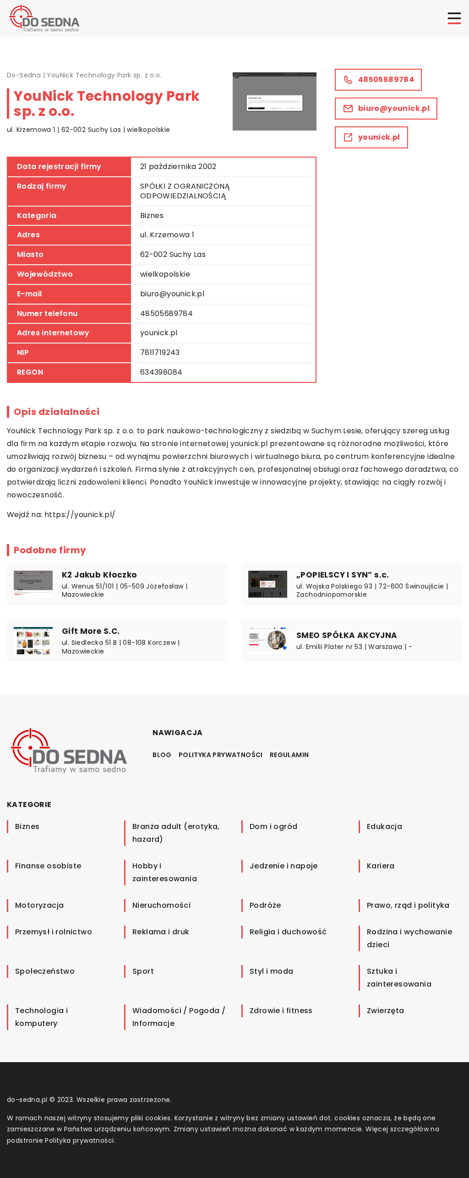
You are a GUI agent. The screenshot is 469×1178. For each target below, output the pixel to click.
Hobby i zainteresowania (164, 872)
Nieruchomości (161, 905)
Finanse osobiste (48, 866)
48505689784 (166, 313)
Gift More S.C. (91, 631)
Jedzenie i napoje (284, 866)
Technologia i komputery (41, 1017)
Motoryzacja (39, 905)
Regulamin (289, 754)
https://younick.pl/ (80, 514)
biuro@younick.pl (172, 294)
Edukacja (384, 826)
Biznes (152, 215)
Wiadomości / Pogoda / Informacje (178, 1017)
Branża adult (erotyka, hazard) (176, 833)
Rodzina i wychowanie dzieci (409, 938)
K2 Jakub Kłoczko (99, 575)
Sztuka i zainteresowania (399, 977)
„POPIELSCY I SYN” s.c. (342, 575)
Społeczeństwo (45, 971)
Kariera (381, 866)
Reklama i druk (161, 932)
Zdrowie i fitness (281, 1010)
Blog (162, 754)
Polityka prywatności (221, 754)
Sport (143, 971)
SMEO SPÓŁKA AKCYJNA (347, 635)
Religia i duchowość (288, 932)
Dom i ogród (273, 826)
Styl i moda (271, 971)
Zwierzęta (385, 1010)
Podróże (265, 905)
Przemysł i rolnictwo (53, 932)
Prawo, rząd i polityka (408, 905)
